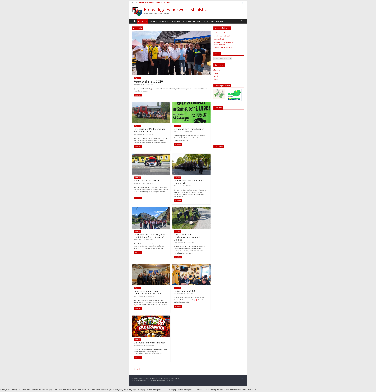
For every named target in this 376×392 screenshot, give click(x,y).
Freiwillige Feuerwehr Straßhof (176, 9)
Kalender (196, 21)
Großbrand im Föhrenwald (221, 33)
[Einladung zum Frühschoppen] (191, 103)
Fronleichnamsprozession (147, 180)
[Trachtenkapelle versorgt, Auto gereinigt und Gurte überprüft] (151, 208)
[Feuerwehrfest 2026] (171, 32)
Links (212, 21)
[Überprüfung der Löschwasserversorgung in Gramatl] (191, 208)
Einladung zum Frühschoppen (189, 128)
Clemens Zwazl (149, 84)
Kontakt (219, 21)
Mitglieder (187, 21)
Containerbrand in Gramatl (221, 36)
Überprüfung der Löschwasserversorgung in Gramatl (187, 237)
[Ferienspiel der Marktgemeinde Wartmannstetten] (151, 103)
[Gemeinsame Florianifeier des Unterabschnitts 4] (191, 155)
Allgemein (137, 78)
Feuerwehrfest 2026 (148, 81)
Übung (215, 79)
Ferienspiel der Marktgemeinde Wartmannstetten (154, 3)
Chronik (152, 21)
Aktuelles (141, 21)
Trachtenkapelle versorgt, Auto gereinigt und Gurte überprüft (149, 235)
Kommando (176, 21)
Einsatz (215, 73)
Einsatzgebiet (164, 21)
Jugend (215, 76)
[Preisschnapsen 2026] (191, 265)
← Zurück (136, 369)
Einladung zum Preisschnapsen (149, 342)
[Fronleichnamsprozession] (151, 155)
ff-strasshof (188, 186)
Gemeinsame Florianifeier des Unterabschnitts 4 (189, 182)
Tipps (204, 21)
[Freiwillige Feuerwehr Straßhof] (134, 21)
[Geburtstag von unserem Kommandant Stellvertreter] (151, 265)
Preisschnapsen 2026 (184, 290)
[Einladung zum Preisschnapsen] (151, 317)
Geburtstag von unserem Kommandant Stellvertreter (148, 292)
